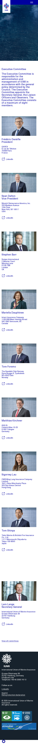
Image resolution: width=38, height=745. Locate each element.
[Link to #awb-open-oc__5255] (31, 2)
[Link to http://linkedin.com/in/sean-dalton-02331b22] (3, 217)
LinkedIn (5, 689)
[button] (3, 741)
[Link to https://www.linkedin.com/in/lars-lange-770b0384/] (3, 624)
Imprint (5, 693)
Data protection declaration (13, 695)
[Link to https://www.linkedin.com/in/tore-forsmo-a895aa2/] (3, 383)
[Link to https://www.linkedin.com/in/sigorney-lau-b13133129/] (3, 493)
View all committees (10, 641)
